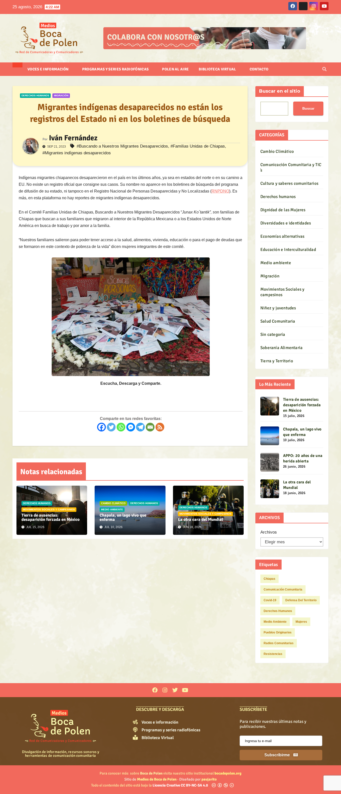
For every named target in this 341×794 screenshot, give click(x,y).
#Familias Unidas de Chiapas (197, 146)
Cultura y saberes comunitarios (289, 183)
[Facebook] (101, 427)
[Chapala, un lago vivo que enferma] (269, 435)
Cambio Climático (113, 503)
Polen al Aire (175, 69)
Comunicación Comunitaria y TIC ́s (290, 167)
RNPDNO (220, 191)
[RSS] (160, 427)
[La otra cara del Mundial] (269, 488)
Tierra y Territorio (276, 361)
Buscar (308, 109)
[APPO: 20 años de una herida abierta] (269, 462)
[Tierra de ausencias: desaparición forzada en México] (269, 406)
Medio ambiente (112, 509)
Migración (61, 95)
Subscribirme (277, 755)
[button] (324, 69)
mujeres (301, 621)
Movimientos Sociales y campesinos (49, 509)
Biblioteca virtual (218, 69)
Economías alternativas (282, 236)
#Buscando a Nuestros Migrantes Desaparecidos (122, 146)
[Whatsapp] (121, 427)
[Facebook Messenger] (130, 427)
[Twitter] (111, 427)
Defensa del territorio (301, 600)
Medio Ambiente (275, 621)
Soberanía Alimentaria (281, 347)
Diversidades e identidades (285, 223)
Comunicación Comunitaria (283, 589)
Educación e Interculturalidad (288, 249)
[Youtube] (185, 690)
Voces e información (48, 69)
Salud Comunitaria (277, 321)
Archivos (268, 532)
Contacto (259, 69)
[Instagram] (165, 690)
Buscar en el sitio (279, 91)
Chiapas (269, 579)
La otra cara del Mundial (200, 519)
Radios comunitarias (279, 643)
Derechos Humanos (278, 611)
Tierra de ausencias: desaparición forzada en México (50, 517)
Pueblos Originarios (278, 632)
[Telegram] (140, 427)
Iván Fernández (73, 138)
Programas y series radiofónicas (116, 69)
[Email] (150, 427)
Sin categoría (272, 334)
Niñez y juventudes (278, 308)
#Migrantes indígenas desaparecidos (76, 153)
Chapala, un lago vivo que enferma (123, 517)
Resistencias (273, 654)
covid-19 (270, 600)
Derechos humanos (35, 95)
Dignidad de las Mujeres (283, 209)
